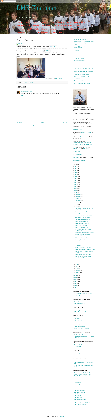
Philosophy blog (78, 154)
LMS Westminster (78, 394)
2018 (75, 182)
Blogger (62, 416)
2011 (75, 277)
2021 (75, 176)
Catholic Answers (84, 144)
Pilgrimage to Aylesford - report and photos (84, 320)
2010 (75, 279)
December (78, 194)
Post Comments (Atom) (28, 125)
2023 (75, 172)
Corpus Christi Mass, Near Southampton (83, 293)
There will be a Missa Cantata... (81, 328)
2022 (75, 174)
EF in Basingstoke (79, 260)
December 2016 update (79, 345)
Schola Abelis (76, 157)
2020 (75, 178)
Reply (22, 95)
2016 (75, 186)
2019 (75, 180)
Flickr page (77, 151)
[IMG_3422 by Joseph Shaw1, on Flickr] (46, 50)
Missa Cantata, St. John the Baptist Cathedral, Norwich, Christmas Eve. (82, 375)
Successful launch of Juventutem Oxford (83, 71)
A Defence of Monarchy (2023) (81, 39)
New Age (63, 29)
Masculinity (53, 29)
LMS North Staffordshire (79, 390)
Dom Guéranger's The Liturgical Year (83, 372)
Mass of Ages (86, 148)
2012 (75, 275)
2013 (75, 193)
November (78, 196)
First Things (83, 142)
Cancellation (77, 302)
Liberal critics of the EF (24, 29)
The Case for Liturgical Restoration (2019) (84, 52)
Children (34, 22)
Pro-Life (30, 32)
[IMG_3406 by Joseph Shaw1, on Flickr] (53, 46)
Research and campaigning (80, 62)
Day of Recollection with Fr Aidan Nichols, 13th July (83, 257)
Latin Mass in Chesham (79, 392)
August (77, 202)
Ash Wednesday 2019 (79, 303)
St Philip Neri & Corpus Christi (81, 311)
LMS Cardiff (77, 401)
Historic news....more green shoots (82, 354)
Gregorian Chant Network (79, 160)
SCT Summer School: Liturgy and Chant (83, 68)
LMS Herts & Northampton (80, 399)
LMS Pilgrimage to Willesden (82, 223)
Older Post (64, 122)
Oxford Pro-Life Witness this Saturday (84, 215)
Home (42, 122)
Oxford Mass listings (77, 129)
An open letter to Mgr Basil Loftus (83, 247)
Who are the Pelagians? (81, 238)
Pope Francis (21, 32)
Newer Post (19, 122)
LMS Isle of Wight (78, 397)
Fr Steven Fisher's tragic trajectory (82, 74)
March (77, 268)
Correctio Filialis (79, 22)
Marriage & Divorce (40, 29)
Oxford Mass (58, 78)
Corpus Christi (77, 346)
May (77, 264)
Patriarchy (72, 29)
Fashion (36, 25)
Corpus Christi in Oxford (81, 262)
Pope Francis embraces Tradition (83, 254)
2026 (75, 166)
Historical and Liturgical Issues (63, 25)
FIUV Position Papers (24, 25)
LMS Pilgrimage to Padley (81, 221)
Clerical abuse (44, 22)
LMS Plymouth (77, 395)
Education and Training (79, 60)
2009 (75, 281)
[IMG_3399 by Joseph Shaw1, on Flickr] (20, 44)
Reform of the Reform (43, 32)
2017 (75, 184)
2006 (75, 287)
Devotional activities (79, 58)
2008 (75, 283)
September (78, 200)
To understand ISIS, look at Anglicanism (83, 81)
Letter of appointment (79, 353)
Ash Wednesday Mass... (79, 326)
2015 (75, 188)
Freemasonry (46, 25)
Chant (27, 22)
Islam (78, 25)
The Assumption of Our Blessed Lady (82, 384)
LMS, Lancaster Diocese (80, 404)
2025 (75, 168)
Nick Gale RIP (77, 318)
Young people (57, 32)
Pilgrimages (82, 29)
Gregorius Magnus (79, 137)
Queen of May (77, 295)
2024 (75, 170)
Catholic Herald (76, 142)
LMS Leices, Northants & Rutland (82, 402)
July (77, 204)
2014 (75, 190)
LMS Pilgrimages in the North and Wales (85, 249)
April (77, 266)
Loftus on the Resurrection (81, 225)
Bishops (19, 22)
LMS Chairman (36, 8)
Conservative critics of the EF (62, 22)
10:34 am (29, 91)
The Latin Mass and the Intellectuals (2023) (84, 41)
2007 (75, 285)
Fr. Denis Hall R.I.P (78, 334)
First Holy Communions (80, 240)
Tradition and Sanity (86, 132)
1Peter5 (90, 144)
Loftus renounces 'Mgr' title (81, 227)
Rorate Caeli (77, 148)
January (78, 272)
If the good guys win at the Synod (82, 83)
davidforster (24, 91)
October (78, 198)
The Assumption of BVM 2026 (81, 310)
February (78, 270)
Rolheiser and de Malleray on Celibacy (84, 232)
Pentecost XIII (77, 382)
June (77, 206)
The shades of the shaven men (82, 219)
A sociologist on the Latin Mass (82, 217)
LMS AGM (77, 242)
